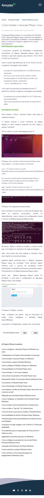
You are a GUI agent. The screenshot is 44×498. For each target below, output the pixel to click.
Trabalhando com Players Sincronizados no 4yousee (20, 355)
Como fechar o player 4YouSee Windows (16, 362)
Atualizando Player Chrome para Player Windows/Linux (22, 379)
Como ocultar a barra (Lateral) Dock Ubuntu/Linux (20, 405)
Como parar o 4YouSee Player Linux (14, 383)
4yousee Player (14, 20)
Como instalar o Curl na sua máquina (15, 372)
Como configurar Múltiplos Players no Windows (19, 365)
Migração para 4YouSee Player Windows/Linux (19, 395)
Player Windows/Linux (30, 20)
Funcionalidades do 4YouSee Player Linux (17, 369)
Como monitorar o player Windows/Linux (17, 449)
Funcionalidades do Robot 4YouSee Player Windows (21, 415)
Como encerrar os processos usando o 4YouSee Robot (21, 412)
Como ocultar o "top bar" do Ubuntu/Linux (17, 408)
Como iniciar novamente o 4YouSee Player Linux (19, 376)
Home (4, 20)
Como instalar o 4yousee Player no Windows (18, 359)
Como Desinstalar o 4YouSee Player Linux (17, 386)
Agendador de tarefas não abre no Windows (18, 436)
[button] (40, 4)
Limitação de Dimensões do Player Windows (18, 446)
